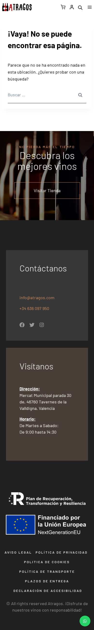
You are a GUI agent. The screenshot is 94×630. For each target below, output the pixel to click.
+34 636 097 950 (35, 308)
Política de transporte (47, 571)
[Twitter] (31, 324)
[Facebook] (22, 324)
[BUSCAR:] (47, 95)
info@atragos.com (37, 297)
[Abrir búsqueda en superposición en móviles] (80, 7)
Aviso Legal (18, 552)
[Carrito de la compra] (63, 7)
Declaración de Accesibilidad (47, 591)
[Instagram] (41, 324)
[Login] (71, 7)
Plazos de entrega (47, 581)
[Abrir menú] (89, 7)
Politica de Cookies (47, 562)
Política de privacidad (62, 552)
